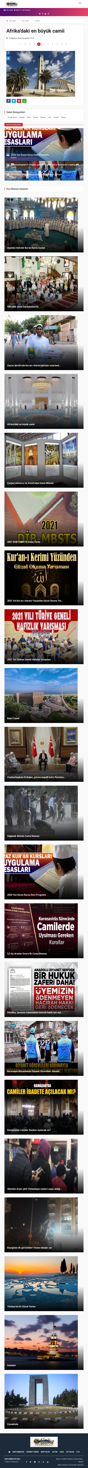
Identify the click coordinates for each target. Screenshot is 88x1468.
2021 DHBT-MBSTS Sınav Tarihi (23, 542)
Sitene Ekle (78, 1459)
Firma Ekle (72, 1465)
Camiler (37, 21)
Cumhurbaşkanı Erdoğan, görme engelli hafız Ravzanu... (36, 777)
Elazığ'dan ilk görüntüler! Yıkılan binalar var (29, 1247)
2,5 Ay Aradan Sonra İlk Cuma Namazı (27, 953)
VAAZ (62, 1452)
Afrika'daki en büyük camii (21, 424)
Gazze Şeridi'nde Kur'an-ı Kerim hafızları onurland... (34, 365)
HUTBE (55, 1452)
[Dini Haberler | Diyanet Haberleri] (12, 4)
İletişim (81, 1462)
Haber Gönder (63, 1465)
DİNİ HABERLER (18, 1452)
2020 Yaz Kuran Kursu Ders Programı (26, 894)
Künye (58, 1459)
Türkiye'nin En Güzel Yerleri (21, 1306)
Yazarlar (27, 10)
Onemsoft (14, 1462)
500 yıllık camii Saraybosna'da (22, 306)
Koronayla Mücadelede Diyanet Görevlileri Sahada (33, 1071)
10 (62, 44)
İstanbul (11, 1365)
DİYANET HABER (32, 1452)
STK (49, 117)
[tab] (44, 156)
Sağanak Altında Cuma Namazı (23, 836)
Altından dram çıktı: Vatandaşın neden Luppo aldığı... (34, 1189)
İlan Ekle (81, 1465)
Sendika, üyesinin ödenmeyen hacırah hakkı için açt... (35, 1012)
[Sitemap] (47, 1462)
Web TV (19, 10)
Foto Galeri (9, 10)
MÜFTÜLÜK (45, 1452)
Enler (29, 117)
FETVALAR (70, 1452)
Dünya (63, 117)
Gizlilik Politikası (67, 1459)
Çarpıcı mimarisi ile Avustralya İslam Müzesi (30, 483)
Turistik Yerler (12, 117)
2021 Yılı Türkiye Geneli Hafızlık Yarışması (29, 659)
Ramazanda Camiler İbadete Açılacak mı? (29, 1130)
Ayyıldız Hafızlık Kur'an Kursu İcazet (26, 247)
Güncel (35, 117)
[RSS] (43, 1462)
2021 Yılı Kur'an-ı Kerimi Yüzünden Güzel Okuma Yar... (35, 600)
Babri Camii (13, 718)
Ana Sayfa (12, 21)
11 (66, 44)
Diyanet (43, 117)
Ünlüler (22, 117)
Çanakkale (12, 1424)
